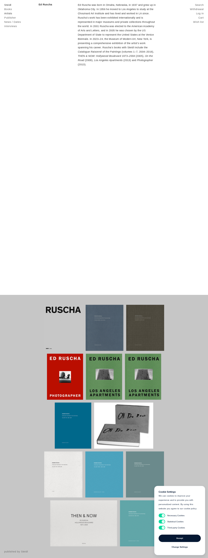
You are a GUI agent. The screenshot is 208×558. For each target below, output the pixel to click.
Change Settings (180, 547)
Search (199, 5)
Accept (179, 538)
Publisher (10, 17)
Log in (200, 13)
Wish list (198, 22)
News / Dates (12, 22)
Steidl (7, 5)
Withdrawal (197, 9)
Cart (201, 17)
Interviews (10, 26)
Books (8, 9)
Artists (8, 13)
